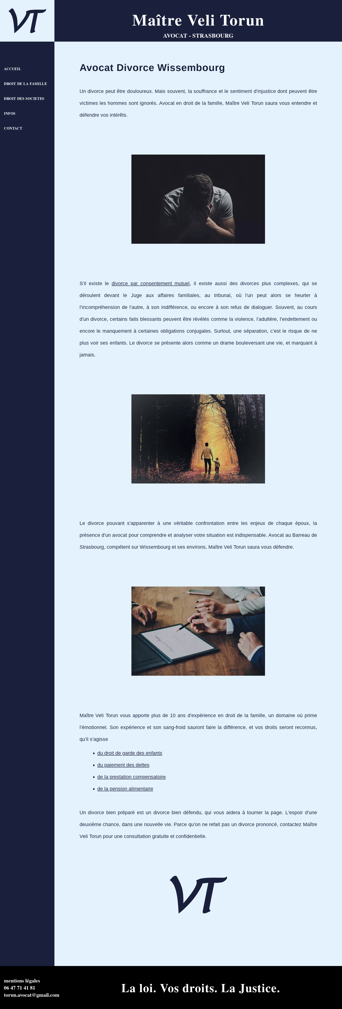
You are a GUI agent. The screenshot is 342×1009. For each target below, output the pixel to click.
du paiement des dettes (123, 765)
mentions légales (22, 980)
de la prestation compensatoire (131, 777)
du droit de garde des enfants (129, 753)
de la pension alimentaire (125, 788)
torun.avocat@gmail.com (31, 994)
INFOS (9, 113)
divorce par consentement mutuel (151, 283)
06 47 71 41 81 (19, 987)
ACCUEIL (12, 68)
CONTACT (13, 128)
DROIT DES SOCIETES (24, 98)
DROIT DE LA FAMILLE (25, 83)
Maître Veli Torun (198, 19)
